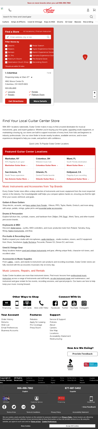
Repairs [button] (11, 95)
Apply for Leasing (37, 322)
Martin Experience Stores (43, 52)
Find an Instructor (43, 31)
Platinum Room (15, 59)
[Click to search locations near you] (7, 37)
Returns (4, 322)
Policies (53, 322)
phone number (41, 302)
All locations (28, 31)
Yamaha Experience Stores (44, 56)
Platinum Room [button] (38, 95)
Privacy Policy (67, 417)
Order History (7, 319)
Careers (53, 328)
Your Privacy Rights (53, 380)
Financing (61, 402)
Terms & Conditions (33, 412)
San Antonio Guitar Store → (17, 179)
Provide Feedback (82, 354)
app (16, 302)
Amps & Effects (18, 22)
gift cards (27, 302)
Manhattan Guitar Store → (16, 165)
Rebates (33, 319)
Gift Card (6, 402)
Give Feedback (89, 407)
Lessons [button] (11, 92)
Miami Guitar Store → (76, 165)
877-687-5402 (73, 388)
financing (6, 302)
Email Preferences (9, 328)
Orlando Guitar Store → (46, 179)
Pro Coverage (36, 325)
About (52, 325)
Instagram (84, 302)
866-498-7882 (25, 388)
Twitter (14, 407)
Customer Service (36, 402)
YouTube (74, 302)
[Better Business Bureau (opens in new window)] (70, 364)
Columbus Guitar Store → (47, 165)
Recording (88, 22)
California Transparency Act (30, 380)
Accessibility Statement (60, 336)
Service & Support (58, 319)
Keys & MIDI (49, 22)
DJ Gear (68, 22)
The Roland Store (39, 59)
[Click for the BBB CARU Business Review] (90, 365)
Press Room (35, 328)
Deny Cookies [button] (25, 426)
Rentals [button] (35, 92)
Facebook (4, 407)
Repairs (11, 49)
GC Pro (11, 56)
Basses (78, 22)
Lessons (11, 46)
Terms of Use (36, 422)
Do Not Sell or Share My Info (71, 379)
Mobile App (91, 402)
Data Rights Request (82, 380)
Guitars (5, 22)
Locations (54, 333)
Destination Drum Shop (18, 62)
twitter (65, 302)
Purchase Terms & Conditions (41, 380)
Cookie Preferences (49, 422)
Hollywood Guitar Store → (78, 179)
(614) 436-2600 (10, 88)
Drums (60, 22)
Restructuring (56, 339)
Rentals (11, 52)
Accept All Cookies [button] (72, 426)
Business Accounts (9, 330)
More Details (40, 101)
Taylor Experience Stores (43, 49)
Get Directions (16, 101)
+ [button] (94, 92)
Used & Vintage (35, 22)
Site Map (54, 330)
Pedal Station (38, 46)
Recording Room (39, 62)
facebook (55, 302)
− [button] (94, 96)
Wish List (5, 325)
